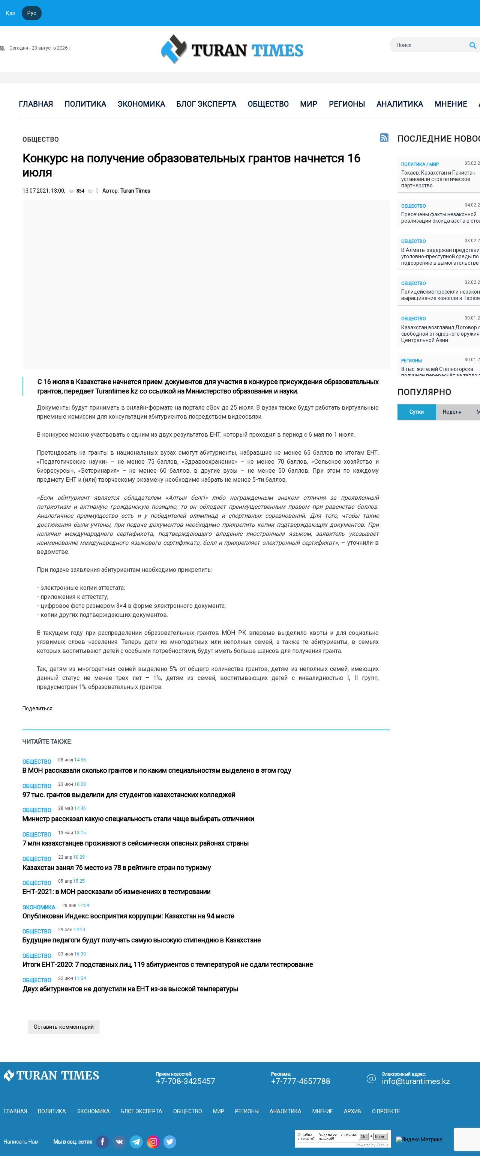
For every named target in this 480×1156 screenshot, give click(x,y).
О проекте (386, 1111)
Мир (308, 104)
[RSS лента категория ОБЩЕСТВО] (384, 138)
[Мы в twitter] (170, 1141)
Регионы (347, 104)
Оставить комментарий (64, 1026)
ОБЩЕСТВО (40, 139)
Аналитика (399, 104)
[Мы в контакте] (119, 1141)
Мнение (451, 104)
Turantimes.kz (116, 391)
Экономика (141, 104)
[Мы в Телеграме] (136, 1141)
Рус (31, 13)
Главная (36, 104)
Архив (352, 1111)
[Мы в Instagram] (153, 1141)
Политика (85, 104)
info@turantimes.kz (416, 1081)
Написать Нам (21, 1142)
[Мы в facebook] (102, 1141)
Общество (268, 104)
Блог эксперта (206, 104)
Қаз (10, 13)
